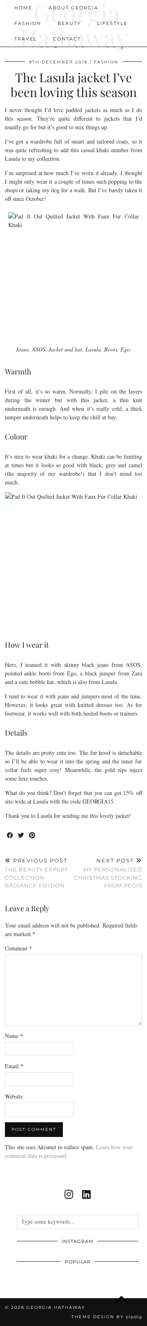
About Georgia (73, 8)
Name (14, 1036)
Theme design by (106, 1316)
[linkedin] (86, 1194)
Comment (18, 948)
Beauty (69, 23)
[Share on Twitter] (21, 835)
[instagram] (69, 1194)
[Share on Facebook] (10, 835)
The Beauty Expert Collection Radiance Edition (36, 873)
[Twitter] (99, 39)
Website (14, 1096)
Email (14, 1066)
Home (23, 8)
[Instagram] (111, 39)
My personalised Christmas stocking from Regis (108, 873)
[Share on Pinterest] (32, 835)
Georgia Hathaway (56, 1307)
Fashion (27, 23)
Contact (67, 39)
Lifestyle (112, 23)
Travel (25, 39)
